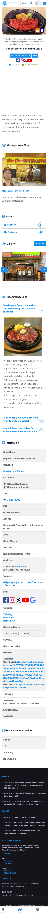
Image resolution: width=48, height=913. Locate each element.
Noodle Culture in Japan (19, 817)
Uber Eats (8, 617)
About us (7, 854)
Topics (5, 776)
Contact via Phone (22, 55)
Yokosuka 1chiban (11, 840)
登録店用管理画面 (10, 873)
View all (40, 243)
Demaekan (9, 621)
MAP (35, 55)
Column (6, 811)
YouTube (7, 863)
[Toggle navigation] (44, 3)
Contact (6, 878)
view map (22, 566)
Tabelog (7, 614)
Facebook (8, 861)
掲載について (8, 871)
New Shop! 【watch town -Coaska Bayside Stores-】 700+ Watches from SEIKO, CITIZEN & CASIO (24, 785)
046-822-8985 (11, 500)
